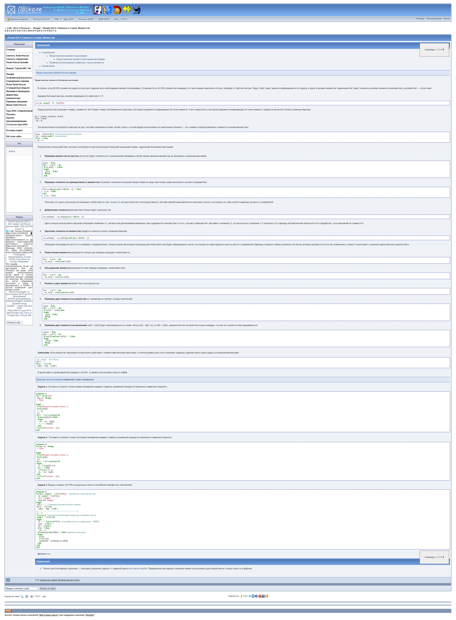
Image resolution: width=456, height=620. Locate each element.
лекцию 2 (114, 202)
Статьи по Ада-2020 (16, 124)
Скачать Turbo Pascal (17, 55)
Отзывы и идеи (14, 130)
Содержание (48, 52)
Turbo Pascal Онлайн (17, 62)
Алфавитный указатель (19, 78)
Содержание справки (17, 81)
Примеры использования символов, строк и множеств (76, 62)
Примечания (48, 66)
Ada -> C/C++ (121, 19)
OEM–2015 (104, 19)
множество (45, 580)
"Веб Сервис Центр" (49, 615)
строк (78, 379)
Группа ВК (20, 68)
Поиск (447, 19)
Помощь (420, 19)
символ (54, 580)
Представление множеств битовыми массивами (80, 59)
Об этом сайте (14, 136)
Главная (10, 49)
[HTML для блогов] (26, 596)
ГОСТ (37, 596)
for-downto (142, 568)
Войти (12, 151)
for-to (130, 568)
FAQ (57, 19)
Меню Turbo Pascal (16, 105)
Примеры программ (16, 101)
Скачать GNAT (86, 19)
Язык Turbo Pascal (16, 84)
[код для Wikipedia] (31, 596)
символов (68, 379)
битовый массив (65, 580)
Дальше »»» (44, 554)
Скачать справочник (17, 59)
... (21, 289)
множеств (88, 379)
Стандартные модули (18, 88)
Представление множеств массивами (68, 56)
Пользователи (434, 19)
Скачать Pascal (41, 19)
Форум (10, 68)
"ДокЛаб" (89, 615)
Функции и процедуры (18, 91)
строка (76, 580)
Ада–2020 (69, 19)
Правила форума (19, 19)
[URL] (44, 596)
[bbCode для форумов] (21, 596)
